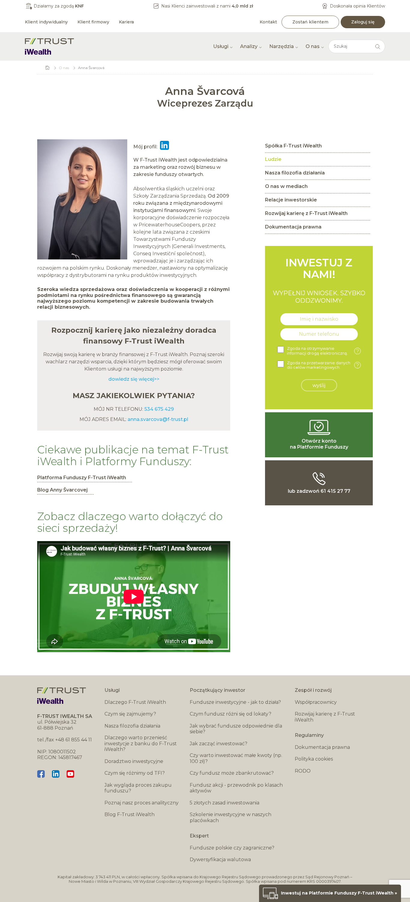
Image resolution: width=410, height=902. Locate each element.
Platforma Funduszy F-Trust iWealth (81, 477)
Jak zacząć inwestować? (218, 743)
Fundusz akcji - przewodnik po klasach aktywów (236, 788)
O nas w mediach (286, 186)
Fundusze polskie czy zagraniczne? (232, 848)
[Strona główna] (49, 46)
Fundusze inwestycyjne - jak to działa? (235, 702)
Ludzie (273, 159)
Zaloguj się (363, 22)
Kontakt (268, 22)
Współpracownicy (316, 702)
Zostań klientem (310, 22)
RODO (303, 771)
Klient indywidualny (46, 22)
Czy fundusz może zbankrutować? (232, 773)
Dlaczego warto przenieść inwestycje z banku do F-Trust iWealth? (140, 743)
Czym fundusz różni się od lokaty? (230, 714)
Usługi (220, 46)
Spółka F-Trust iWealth (293, 146)
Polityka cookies (314, 759)
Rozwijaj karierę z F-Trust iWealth (306, 213)
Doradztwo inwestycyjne (133, 761)
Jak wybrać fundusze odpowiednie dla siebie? (236, 729)
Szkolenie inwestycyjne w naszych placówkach (230, 817)
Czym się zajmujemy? (130, 714)
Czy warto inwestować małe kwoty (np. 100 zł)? (236, 758)
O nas (313, 46)
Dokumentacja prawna (293, 227)
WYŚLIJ (318, 385)
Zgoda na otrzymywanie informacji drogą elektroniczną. (323, 351)
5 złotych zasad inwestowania (224, 803)
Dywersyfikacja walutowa (220, 859)
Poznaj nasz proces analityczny (141, 803)
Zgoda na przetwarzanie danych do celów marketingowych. (323, 365)
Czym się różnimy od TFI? (134, 773)
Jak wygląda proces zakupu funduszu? (138, 788)
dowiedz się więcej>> (133, 379)
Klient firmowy (93, 22)
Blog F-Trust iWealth (129, 814)
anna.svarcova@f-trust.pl (158, 419)
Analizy (249, 46)
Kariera (126, 22)
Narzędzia (281, 46)
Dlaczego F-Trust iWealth (135, 702)
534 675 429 (158, 409)
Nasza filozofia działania (295, 173)
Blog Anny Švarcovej (62, 490)
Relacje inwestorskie (291, 200)
